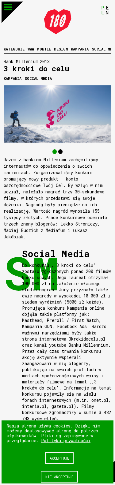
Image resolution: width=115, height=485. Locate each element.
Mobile (44, 49)
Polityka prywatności (65, 440)
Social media (38, 78)
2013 (45, 61)
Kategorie (14, 49)
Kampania (80, 49)
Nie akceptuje (59, 476)
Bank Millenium (21, 61)
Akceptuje (59, 458)
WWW (31, 49)
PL (102, 10)
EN (107, 10)
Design (61, 49)
